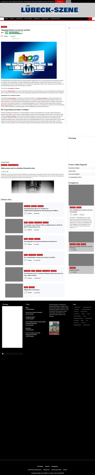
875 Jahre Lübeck (76, 313)
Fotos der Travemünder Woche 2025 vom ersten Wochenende (81, 247)
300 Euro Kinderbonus (84, 311)
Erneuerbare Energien (74, 168)
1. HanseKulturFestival (77, 307)
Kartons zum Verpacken (6, 104)
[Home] (2, 18)
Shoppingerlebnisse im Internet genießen (15, 30)
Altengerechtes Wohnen (88, 318)
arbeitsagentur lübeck (77, 324)
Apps (86, 320)
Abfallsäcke (82, 313)
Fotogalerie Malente (74, 270)
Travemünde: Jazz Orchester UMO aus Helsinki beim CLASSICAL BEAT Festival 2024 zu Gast (43, 226)
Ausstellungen (27, 270)
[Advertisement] (32, 142)
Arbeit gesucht (83, 322)
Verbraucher (4, 26)
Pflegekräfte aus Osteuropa (31, 290)
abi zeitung (88, 313)
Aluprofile (82, 320)
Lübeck (12, 18)
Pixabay (17, 88)
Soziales (26, 287)
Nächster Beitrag (5, 162)
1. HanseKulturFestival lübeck (87, 307)
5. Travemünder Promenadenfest (85, 309)
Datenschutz (45, 18)
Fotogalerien (28, 18)
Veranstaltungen (38, 222)
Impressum (37, 18)
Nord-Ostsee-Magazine (74, 174)
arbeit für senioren (76, 322)
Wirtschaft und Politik (13, 165)
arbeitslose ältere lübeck (86, 324)
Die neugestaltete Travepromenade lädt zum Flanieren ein (40, 241)
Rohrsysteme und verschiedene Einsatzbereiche (18, 168)
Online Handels (11, 91)
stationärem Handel (42, 98)
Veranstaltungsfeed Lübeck (75, 177)
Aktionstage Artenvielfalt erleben (78, 318)
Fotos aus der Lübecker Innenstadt (34, 312)
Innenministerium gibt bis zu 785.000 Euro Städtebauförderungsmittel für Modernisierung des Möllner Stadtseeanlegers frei (41, 210)
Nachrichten (19, 18)
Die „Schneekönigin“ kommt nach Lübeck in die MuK (39, 257)
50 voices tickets (76, 311)
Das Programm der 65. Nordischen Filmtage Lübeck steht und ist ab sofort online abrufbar (43, 274)
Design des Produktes (11, 116)
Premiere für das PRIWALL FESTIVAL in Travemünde (72, 1)
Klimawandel (4, 165)
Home (6, 18)
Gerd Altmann (11, 88)
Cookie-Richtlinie (55, 18)
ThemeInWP (61, 473)
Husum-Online (72, 171)
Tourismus (31, 222)
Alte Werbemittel (76, 320)
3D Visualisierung (76, 309)
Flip (3, 32)
